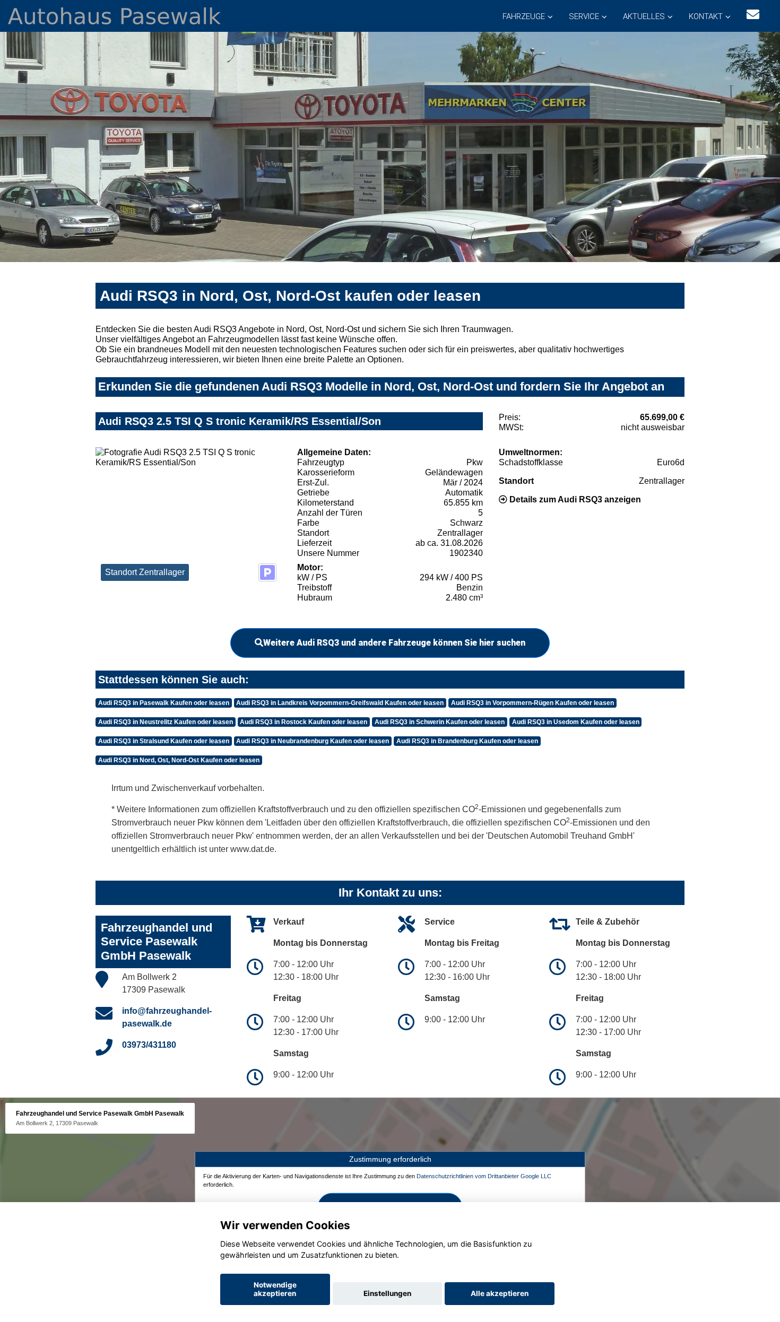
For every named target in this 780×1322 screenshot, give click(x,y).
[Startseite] (114, 15)
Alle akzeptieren (499, 1293)
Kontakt (706, 16)
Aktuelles (644, 16)
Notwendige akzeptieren (275, 1289)
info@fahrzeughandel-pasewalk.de (167, 1017)
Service (584, 16)
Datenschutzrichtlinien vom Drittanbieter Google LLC (484, 1176)
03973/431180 (149, 1044)
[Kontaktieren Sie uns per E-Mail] (753, 14)
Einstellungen (387, 1293)
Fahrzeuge (523, 16)
